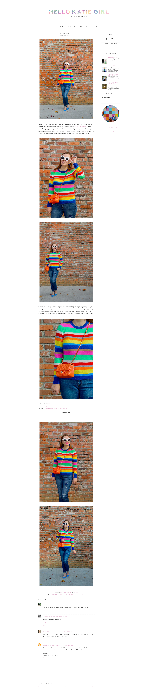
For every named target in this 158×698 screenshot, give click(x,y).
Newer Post (41, 687)
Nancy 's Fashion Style (49, 605)
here (49, 403)
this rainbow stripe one (80, 126)
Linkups (79, 26)
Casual (62, 594)
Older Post (92, 687)
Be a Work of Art (112, 57)
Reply (44, 610)
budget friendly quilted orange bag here (56, 408)
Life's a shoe (46, 616)
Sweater (83, 594)
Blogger (113, 131)
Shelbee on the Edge (49, 645)
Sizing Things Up (112, 65)
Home (62, 26)
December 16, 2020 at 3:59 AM (63, 632)
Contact (96, 26)
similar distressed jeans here (54, 405)
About (70, 26)
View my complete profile (110, 127)
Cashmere (56, 594)
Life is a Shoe (46, 622)
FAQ (87, 26)
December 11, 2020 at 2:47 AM (64, 605)
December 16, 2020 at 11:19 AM (64, 645)
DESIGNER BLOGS (83, 697)
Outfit (76, 594)
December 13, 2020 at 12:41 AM (59, 616)
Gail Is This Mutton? (48, 632)
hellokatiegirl (110, 124)
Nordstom (69, 594)
